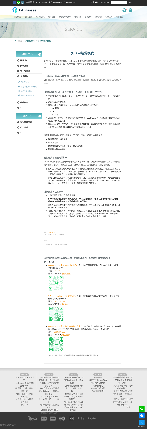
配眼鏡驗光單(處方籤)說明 (49, 406)
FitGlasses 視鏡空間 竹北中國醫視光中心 (65, 326)
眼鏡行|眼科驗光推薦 (49, 410)
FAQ (22, 108)
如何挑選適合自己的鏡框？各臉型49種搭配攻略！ (123, 394)
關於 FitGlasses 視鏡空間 (25, 378)
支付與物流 (25, 71)
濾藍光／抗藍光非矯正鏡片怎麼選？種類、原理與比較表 (123, 402)
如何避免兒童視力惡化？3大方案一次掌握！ (74, 388)
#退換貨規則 (48, 244)
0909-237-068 (59, 332)
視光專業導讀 (26, 122)
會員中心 (98, 377)
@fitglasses (65, 274)
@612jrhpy (65, 335)
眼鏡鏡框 (17, 17)
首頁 (20, 41)
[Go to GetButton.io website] (141, 426)
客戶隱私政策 (98, 391)
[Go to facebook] (142, 415)
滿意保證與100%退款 (29, 87)
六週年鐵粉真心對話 (24, 394)
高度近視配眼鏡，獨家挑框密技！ (123, 387)
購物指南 (24, 66)
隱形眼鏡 (51, 17)
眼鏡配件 (77, 17)
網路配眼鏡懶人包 (27, 95)
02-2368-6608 (59, 271)
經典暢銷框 (40, 17)
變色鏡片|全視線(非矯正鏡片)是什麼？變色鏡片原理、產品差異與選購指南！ (49, 381)
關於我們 (24, 60)
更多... (129, 407)
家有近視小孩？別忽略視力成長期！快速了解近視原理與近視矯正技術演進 (74, 406)
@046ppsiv (65, 304)
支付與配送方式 (98, 383)
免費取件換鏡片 (65, 17)
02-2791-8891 (59, 301)
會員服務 (24, 76)
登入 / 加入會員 (105, 2)
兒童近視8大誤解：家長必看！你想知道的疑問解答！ (73, 396)
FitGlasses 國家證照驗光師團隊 (25, 384)
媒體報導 (24, 402)
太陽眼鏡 (28, 17)
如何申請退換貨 (27, 91)
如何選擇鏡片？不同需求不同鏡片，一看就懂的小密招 (49, 391)
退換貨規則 (30, 41)
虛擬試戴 (98, 17)
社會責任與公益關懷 (24, 399)
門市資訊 (119, 17)
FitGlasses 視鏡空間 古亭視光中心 (62, 265)
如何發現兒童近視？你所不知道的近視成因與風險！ (74, 380)
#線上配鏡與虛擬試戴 (61, 244)
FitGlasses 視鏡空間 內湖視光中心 (62, 296)
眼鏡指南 (24, 102)
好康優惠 (108, 17)
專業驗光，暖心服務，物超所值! (25, 389)
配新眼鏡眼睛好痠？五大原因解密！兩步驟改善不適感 (123, 380)
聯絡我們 (24, 405)
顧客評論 (24, 396)
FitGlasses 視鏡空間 (53, 232)
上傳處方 (88, 17)
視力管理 (24, 127)
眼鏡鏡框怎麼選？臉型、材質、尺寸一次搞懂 (49, 399)
